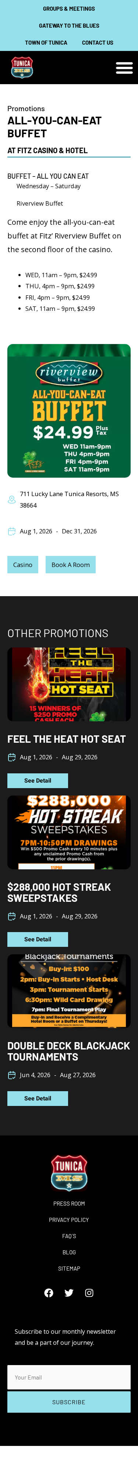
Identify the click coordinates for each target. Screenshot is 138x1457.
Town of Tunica (46, 42)
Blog (69, 1252)
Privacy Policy (69, 1219)
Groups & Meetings (69, 8)
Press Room (69, 1203)
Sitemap (69, 1268)
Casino (22, 564)
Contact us (97, 42)
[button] (124, 68)
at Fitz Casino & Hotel (47, 150)
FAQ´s (69, 1236)
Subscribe (69, 1401)
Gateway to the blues (69, 25)
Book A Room (71, 564)
